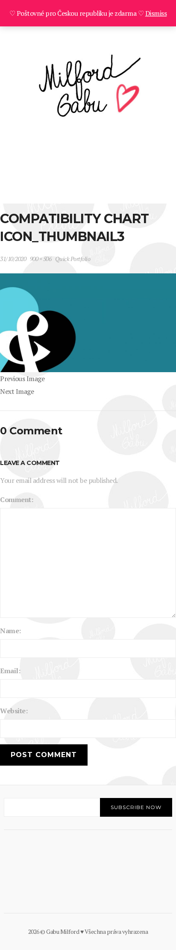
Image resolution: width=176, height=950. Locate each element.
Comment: (16, 499)
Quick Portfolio (73, 259)
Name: (10, 630)
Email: (10, 670)
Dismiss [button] (156, 13)
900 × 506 (41, 259)
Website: (13, 710)
